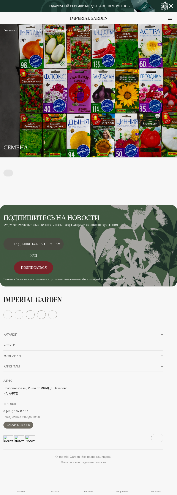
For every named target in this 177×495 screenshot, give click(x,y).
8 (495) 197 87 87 (15, 411)
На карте (10, 393)
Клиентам (11, 366)
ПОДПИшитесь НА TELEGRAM (37, 244)
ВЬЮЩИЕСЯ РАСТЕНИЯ (30, 29)
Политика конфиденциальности (83, 462)
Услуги (9, 345)
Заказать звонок (18, 425)
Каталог (10, 334)
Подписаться (34, 267)
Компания (12, 356)
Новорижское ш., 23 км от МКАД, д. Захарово (35, 388)
